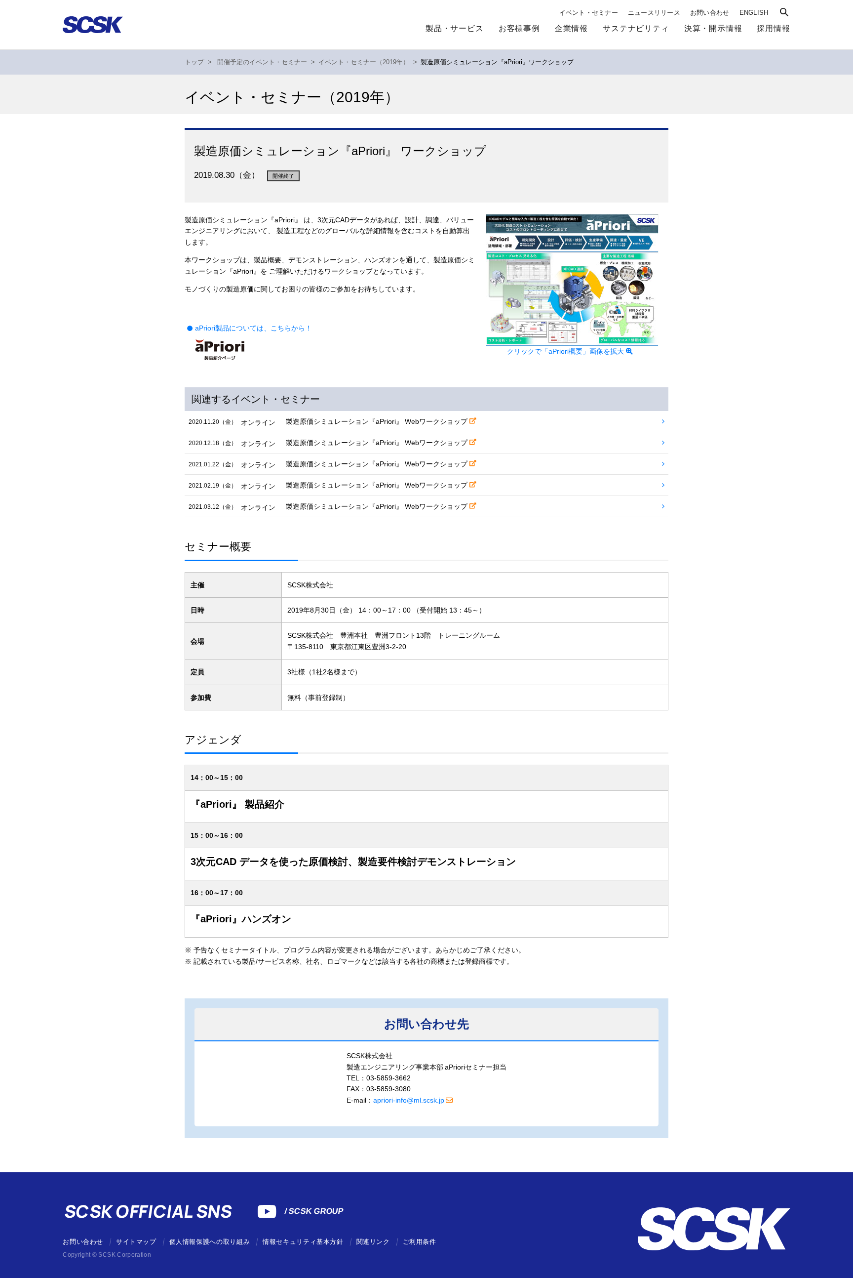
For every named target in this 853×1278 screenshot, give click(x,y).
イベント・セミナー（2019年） (363, 62)
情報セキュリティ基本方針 (303, 1241)
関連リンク (373, 1241)
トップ (194, 62)
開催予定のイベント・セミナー (262, 62)
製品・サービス (455, 28)
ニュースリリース (654, 12)
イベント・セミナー (588, 12)
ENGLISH (754, 12)
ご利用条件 (419, 1241)
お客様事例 (519, 28)
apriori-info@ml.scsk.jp (408, 1100)
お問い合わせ (710, 12)
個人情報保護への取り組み (209, 1241)
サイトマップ (136, 1241)
